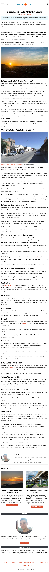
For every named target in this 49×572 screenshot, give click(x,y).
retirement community (10, 285)
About (5, 562)
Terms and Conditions (37, 562)
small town (12, 367)
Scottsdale (38, 257)
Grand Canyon (26, 323)
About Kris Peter (13, 562)
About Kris (38, 462)
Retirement (30, 14)
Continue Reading (12, 505)
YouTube (30, 565)
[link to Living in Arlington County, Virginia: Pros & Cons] (37, 479)
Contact (21, 562)
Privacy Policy (27, 562)
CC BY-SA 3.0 (18, 164)
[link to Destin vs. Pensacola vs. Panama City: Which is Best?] (12, 479)
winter (41, 259)
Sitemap (24, 565)
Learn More (24, 543)
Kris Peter (23, 14)
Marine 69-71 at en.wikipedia (8, 164)
